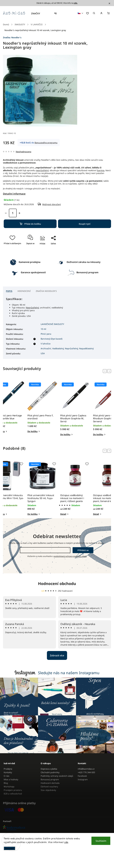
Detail (63, 514)
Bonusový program (50, 779)
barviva (100, 170)
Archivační (46, 348)
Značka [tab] (46, 291)
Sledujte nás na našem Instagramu (68, 672)
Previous (105, 371)
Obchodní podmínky (50, 772)
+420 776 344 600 (86, 772)
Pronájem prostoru (13, 790)
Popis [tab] (9, 291)
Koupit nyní (84, 223)
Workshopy (9, 786)
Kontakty (8, 772)
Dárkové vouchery (49, 786)
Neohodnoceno (23, 152)
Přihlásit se (83, 550)
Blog (6, 783)
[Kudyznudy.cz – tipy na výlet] (57, 828)
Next (109, 371)
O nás (6, 775)
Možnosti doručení (51, 204)
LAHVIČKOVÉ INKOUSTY (52, 324)
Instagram (83, 779)
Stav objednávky (48, 790)
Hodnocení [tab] (24, 291)
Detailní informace (14, 193)
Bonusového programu (46, 142)
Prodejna (8, 768)
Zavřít (52, 252)
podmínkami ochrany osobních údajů (70, 556)
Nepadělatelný (86, 348)
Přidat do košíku (32, 223)
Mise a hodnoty (11, 779)
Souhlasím (101, 840)
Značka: (12, 37)
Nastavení (9, 848)
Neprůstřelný (32, 307)
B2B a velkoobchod (13, 793)
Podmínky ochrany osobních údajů (57, 775)
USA (43, 353)
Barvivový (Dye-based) (51, 338)
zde (66, 842)
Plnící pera (46, 333)
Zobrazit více (57, 655)
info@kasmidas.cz (86, 768)
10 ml (43, 329)
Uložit (50, 248)
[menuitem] (37, 13)
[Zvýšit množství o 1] (19, 213)
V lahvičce (45, 343)
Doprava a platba (49, 768)
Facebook (82, 775)
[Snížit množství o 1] (5, 213)
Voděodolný (58, 348)
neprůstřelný (42, 170)
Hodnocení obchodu (57, 583)
